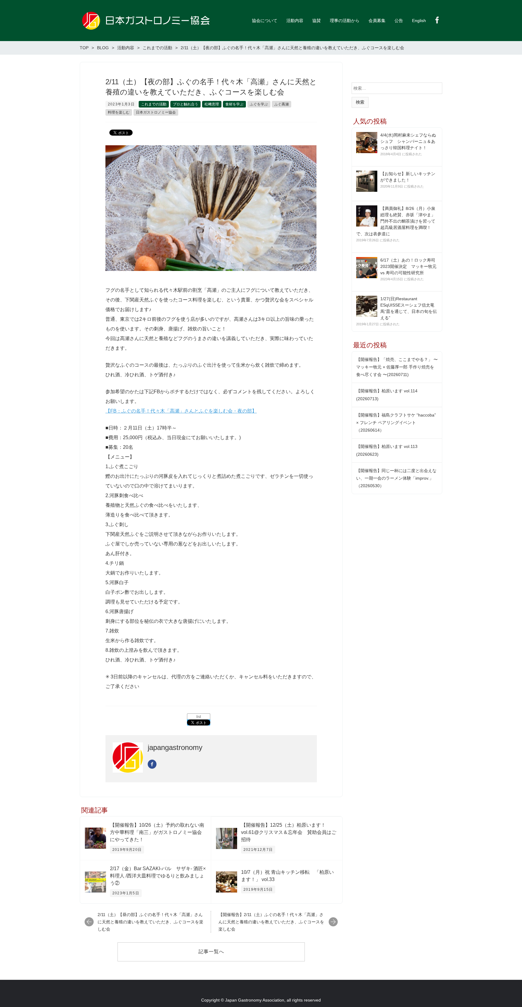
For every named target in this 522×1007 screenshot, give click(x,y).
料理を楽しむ (119, 112)
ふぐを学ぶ (259, 104)
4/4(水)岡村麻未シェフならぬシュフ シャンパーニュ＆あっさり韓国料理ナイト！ (408, 141)
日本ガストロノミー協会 (156, 112)
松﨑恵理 (212, 104)
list (198, 717)
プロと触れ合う (185, 104)
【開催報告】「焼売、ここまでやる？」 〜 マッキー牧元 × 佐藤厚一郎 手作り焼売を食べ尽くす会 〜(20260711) (397, 367)
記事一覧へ (211, 951)
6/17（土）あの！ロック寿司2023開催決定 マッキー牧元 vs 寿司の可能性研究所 (408, 266)
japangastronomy (175, 747)
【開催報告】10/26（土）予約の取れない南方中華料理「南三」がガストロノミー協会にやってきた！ (157, 832)
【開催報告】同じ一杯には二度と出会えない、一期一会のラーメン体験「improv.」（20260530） (396, 478)
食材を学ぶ (234, 104)
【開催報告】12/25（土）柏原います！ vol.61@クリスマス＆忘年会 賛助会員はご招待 (288, 832)
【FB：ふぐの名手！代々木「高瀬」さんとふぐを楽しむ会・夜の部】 (181, 410)
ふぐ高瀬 (281, 104)
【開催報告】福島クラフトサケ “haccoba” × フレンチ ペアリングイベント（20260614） (396, 423)
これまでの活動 (153, 104)
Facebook (437, 20)
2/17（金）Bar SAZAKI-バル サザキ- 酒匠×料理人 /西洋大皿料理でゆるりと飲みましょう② (158, 876)
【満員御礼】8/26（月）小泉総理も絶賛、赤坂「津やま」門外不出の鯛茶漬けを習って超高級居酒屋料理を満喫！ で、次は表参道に (395, 221)
